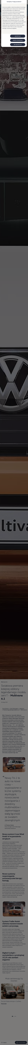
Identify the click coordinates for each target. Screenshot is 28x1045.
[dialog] (14, 522)
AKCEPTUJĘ (17, 36)
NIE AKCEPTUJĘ (17, 44)
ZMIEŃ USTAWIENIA (18, 40)
